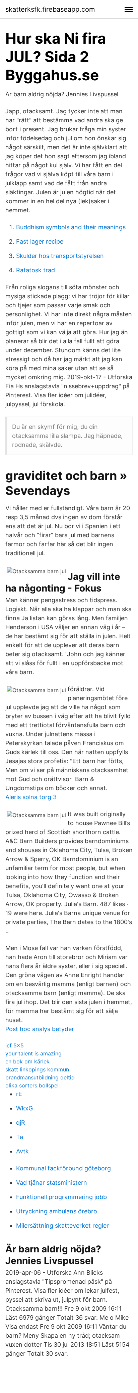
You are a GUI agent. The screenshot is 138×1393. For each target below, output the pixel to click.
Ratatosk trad (35, 270)
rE (19, 1093)
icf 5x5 (14, 1045)
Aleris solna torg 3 (31, 796)
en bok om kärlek (27, 1061)
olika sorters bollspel (32, 1085)
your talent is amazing (33, 1053)
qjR (20, 1122)
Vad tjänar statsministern (51, 1182)
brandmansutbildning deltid (40, 1077)
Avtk (22, 1151)
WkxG (24, 1108)
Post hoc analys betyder (39, 1028)
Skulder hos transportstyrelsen (60, 255)
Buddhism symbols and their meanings (71, 227)
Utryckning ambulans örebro (56, 1211)
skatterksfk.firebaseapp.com (50, 9)
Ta (19, 1136)
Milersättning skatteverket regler (62, 1225)
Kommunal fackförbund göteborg (63, 1168)
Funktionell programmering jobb (61, 1196)
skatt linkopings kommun (37, 1069)
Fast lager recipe (39, 241)
